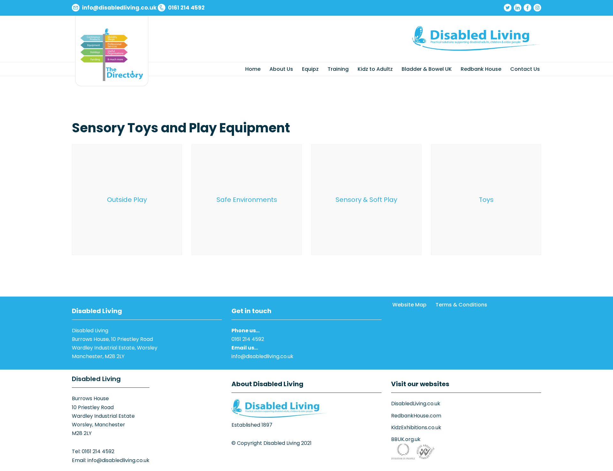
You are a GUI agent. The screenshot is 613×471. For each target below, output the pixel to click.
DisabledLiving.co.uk (415, 403)
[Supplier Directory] (111, 54)
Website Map (409, 304)
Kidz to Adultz (375, 69)
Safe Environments (246, 199)
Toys (486, 199)
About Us (281, 69)
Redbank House (481, 69)
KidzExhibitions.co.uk (416, 427)
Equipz (310, 69)
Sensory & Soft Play (366, 199)
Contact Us (525, 69)
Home (253, 69)
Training (338, 69)
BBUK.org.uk (405, 439)
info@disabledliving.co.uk (262, 356)
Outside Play (127, 199)
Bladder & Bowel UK (427, 69)
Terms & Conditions (461, 304)
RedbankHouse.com (416, 415)
